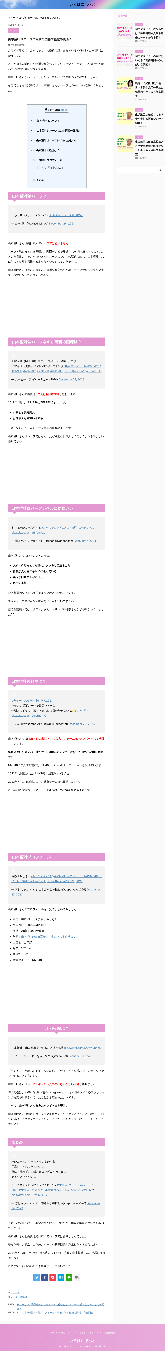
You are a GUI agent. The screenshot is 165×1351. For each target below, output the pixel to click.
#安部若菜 (43, 371)
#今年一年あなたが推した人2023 (32, 700)
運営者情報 (110, 1332)
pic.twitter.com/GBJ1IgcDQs (64, 881)
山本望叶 (23, 1297)
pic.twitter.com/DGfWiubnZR (82, 1047)
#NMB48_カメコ (29, 1190)
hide (65, 109)
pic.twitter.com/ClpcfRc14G (28, 715)
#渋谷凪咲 (29, 371)
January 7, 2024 (85, 540)
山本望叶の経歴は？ (46, 150)
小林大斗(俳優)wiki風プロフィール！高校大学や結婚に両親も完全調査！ (56, 1312)
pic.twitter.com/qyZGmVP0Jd (83, 371)
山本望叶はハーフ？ (46, 120)
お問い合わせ (79, 1332)
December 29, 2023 (82, 724)
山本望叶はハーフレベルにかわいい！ (56, 140)
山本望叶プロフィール (48, 160)
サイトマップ (95, 1332)
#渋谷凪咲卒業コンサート (70, 876)
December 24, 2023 (62, 223)
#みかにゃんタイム (53, 527)
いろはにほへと (83, 4)
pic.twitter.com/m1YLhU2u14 (29, 532)
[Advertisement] (56, 311)
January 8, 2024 (79, 1056)
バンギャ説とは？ (50, 167)
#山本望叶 (56, 371)
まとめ (38, 180)
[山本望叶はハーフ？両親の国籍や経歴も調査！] (61, 1277)
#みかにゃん (86, 527)
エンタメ (15, 1292)
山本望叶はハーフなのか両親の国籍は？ (58, 130)
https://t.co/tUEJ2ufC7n (78, 366)
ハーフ (14, 1297)
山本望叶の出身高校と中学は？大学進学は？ (48, 936)
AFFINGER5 (100, 1346)
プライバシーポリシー (59, 1332)
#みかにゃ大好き (41, 876)
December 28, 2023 (71, 379)
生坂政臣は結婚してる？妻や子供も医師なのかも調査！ (149, 118)
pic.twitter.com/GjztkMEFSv (29, 1195)
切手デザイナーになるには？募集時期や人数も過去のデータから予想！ (149, 33)
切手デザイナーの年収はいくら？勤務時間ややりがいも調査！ (149, 60)
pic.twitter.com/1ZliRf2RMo (66, 215)
